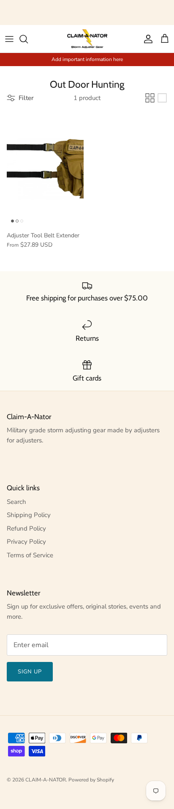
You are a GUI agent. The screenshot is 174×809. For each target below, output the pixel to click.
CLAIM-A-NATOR (45, 779)
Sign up (30, 672)
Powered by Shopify (91, 779)
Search (16, 502)
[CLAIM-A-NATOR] (87, 38)
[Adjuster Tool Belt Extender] (45, 169)
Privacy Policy (26, 541)
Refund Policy (26, 528)
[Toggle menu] (9, 39)
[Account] (146, 39)
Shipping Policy (29, 515)
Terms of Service (30, 555)
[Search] (28, 39)
